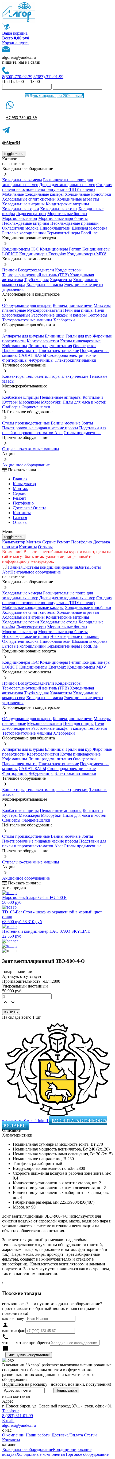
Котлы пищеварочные (80, 341)
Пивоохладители (55, 228)
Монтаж (20, 488)
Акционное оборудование (26, 465)
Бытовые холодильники (24, 233)
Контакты (22, 512)
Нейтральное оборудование (35, 572)
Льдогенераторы (31, 213)
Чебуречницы (41, 360)
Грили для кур (78, 336)
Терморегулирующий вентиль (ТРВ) (36, 275)
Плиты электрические (59, 350)
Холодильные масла (44, 284)
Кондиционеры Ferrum (60, 249)
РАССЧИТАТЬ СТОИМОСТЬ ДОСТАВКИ (54, 1123)
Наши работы (38, 1435)
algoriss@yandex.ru (19, 57)
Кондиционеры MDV (86, 254)
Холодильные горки (20, 208)
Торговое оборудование (87, 1454)
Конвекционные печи (73, 305)
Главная (20, 479)
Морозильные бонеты (67, 213)
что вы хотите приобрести (26, 1342)
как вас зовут (14, 1318)
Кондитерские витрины (67, 204)
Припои (9, 270)
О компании (13, 1435)
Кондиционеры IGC (20, 249)
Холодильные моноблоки (88, 194)
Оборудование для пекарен (27, 305)
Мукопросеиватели (44, 310)
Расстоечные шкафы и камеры (59, 315)
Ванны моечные (65, 423)
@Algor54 (11, 142)
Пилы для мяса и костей (84, 402)
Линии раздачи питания (50, 345)
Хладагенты (61, 279)
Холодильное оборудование (27, 1449)
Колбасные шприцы (20, 397)
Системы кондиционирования (50, 567)
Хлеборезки (64, 320)
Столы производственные (26, 423)
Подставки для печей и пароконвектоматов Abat (54, 430)
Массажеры (29, 402)
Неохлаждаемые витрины (25, 223)
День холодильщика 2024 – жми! (56, 96)
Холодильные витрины (23, 204)
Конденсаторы (68, 270)
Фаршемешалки (35, 407)
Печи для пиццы (78, 310)
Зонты (87, 423)
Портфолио (23, 503)
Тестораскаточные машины (27, 320)
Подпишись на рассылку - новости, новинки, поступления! (56, 1384)
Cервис (19, 493)
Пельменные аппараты (61, 397)
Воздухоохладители (36, 270)
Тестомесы (97, 315)
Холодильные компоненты (40, 1454)
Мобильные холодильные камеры (33, 194)
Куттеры (10, 402)
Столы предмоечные (82, 432)
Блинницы (54, 336)
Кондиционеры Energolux (42, 254)
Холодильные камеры (22, 179)
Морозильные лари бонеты (63, 218)
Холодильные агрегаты (78, 199)
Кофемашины (14, 345)
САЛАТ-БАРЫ (32, 355)
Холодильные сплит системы (29, 199)
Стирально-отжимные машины (30, 449)
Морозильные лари (19, 218)
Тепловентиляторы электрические (57, 376)
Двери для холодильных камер (67, 184)
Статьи (90, 1435)
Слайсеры (11, 407)
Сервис (49, 542)
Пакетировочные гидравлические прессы (40, 428)
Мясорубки (51, 402)
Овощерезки (84, 345)
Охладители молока (20, 228)
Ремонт (19, 498)
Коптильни (93, 397)
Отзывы (20, 522)
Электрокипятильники (75, 360)
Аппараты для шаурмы (23, 336)
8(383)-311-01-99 (48, 76)
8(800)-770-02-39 (17, 76)
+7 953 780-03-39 (21, 117)
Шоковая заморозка (89, 228)
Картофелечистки (43, 341)
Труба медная (36, 279)
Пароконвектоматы (19, 350)
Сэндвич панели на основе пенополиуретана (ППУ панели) (57, 187)
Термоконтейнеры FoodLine (72, 233)
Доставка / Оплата (29, 508)
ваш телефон (13, 1330)
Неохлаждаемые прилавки (74, 223)
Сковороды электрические (71, 355)
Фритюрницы (15, 360)
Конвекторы (13, 376)
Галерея (20, 517)
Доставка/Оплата (67, 1435)
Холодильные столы (58, 208)
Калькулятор (24, 483)
